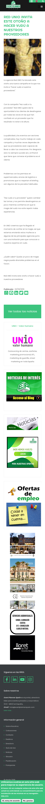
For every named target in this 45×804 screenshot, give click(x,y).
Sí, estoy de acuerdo (11, 801)
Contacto (9, 735)
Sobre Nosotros (12, 726)
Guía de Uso (11, 748)
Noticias (9, 752)
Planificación (11, 761)
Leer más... (8, 710)
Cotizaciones (11, 730)
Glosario (9, 756)
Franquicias (10, 765)
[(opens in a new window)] (22, 557)
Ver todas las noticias (22, 311)
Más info (4, 796)
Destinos (9, 739)
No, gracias (28, 801)
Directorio (10, 743)
